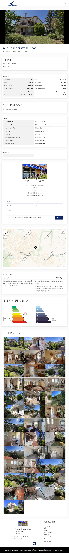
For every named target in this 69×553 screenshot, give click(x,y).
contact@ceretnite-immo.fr (35, 195)
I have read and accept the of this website (24, 217)
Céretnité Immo (34, 181)
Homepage (11, 3)
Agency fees (32, 550)
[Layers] (63, 231)
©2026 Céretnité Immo (11, 550)
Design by (58, 550)
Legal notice (23, 550)
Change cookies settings (44, 550)
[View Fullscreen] (5, 237)
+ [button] (5, 231)
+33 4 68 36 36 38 (35, 193)
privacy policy (28, 217)
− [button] (5, 233)
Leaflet (64, 266)
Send (59, 218)
